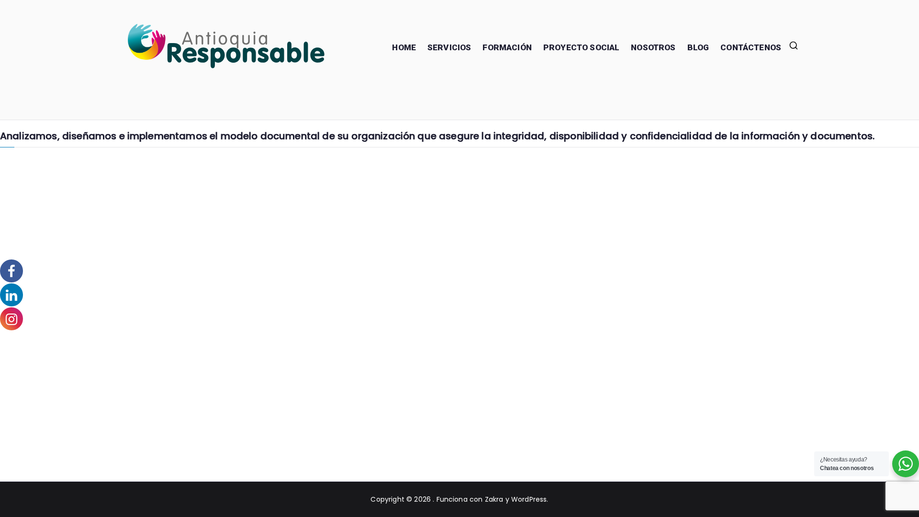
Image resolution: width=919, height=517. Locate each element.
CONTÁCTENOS (750, 47)
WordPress (529, 499)
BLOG (698, 47)
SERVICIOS (449, 47)
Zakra (494, 499)
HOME (404, 47)
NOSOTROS (653, 47)
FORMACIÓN (506, 47)
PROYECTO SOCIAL (581, 47)
